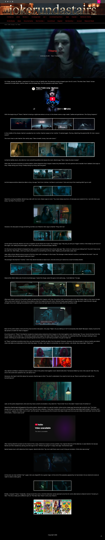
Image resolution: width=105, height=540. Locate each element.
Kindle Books (11, 21)
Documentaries (28, 21)
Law (44, 17)
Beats (19, 21)
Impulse (74, 17)
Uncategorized (36, 17)
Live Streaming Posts (55, 17)
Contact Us (10, 17)
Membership (69, 21)
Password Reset (89, 21)
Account (79, 21)
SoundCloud (51, 21)
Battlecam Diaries (85, 17)
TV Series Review (59, 56)
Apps (67, 17)
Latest (18, 17)
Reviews (25, 17)
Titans (52, 56)
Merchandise (40, 21)
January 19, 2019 (45, 56)
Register (60, 21)
